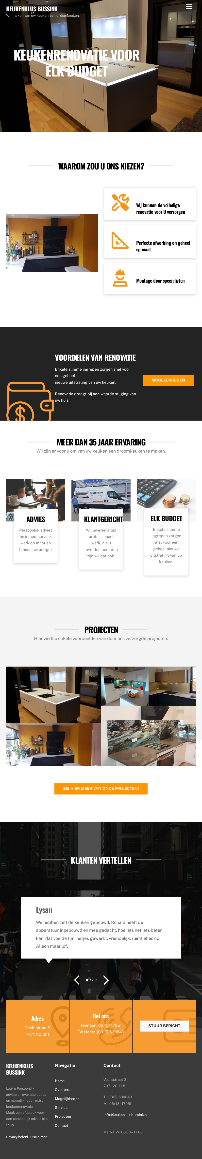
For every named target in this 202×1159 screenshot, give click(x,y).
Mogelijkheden (168, 380)
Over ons (62, 1089)
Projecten (63, 1116)
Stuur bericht (164, 1025)
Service (61, 1107)
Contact (61, 1125)
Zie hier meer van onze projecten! (101, 788)
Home (60, 1081)
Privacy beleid (17, 1137)
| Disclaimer (38, 1137)
